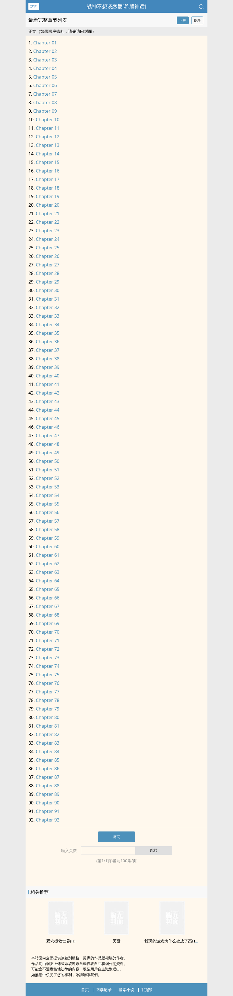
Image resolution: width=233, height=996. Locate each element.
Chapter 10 (47, 119)
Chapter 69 (47, 623)
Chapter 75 (47, 674)
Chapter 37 (47, 350)
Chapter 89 (47, 794)
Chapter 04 (45, 68)
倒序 (197, 20)
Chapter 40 (47, 376)
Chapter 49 (47, 452)
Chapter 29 (47, 282)
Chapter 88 (47, 786)
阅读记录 (104, 989)
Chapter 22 (47, 222)
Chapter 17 (47, 179)
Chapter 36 (47, 341)
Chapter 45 (47, 418)
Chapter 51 (47, 470)
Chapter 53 (47, 487)
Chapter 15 (47, 162)
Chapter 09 (45, 111)
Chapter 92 (47, 820)
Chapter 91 (47, 811)
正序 (182, 20)
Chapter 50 (47, 461)
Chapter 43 (47, 401)
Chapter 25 (47, 248)
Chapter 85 (47, 760)
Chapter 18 (47, 188)
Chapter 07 (45, 94)
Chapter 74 (47, 666)
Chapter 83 (47, 743)
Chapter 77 (47, 692)
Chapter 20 (47, 205)
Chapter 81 (47, 726)
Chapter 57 (47, 521)
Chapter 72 (47, 649)
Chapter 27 (47, 265)
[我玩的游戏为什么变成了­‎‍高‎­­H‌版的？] (172, 933)
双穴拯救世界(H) (60, 941)
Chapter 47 (47, 435)
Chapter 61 (47, 555)
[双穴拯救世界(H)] (61, 933)
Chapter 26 (47, 256)
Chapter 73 (47, 657)
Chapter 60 (47, 546)
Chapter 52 (47, 478)
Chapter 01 (45, 43)
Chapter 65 (47, 589)
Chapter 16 (47, 171)
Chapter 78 (47, 700)
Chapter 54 (47, 495)
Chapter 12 (47, 137)
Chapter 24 (47, 239)
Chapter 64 (47, 581)
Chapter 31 (47, 299)
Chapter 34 (47, 324)
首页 (85, 989)
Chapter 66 (47, 598)
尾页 (116, 836)
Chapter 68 (47, 615)
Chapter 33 (47, 316)
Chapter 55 (47, 504)
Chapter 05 (45, 77)
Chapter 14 (47, 154)
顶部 (148, 989)
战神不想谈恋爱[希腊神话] (116, 6)
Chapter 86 (47, 768)
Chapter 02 (45, 51)
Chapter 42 (47, 393)
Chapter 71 (47, 640)
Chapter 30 (47, 290)
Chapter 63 (47, 572)
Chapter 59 (47, 538)
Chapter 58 (47, 529)
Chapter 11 (47, 128)
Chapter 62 (47, 563)
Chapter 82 (47, 734)
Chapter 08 (45, 102)
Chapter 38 (47, 359)
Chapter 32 (47, 307)
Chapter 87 (47, 777)
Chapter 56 (47, 512)
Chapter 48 (47, 444)
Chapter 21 (47, 213)
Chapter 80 (47, 717)
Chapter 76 (47, 683)
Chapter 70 (47, 632)
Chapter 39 (47, 367)
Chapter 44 (47, 410)
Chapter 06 (45, 85)
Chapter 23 (47, 230)
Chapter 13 (47, 145)
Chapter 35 (47, 333)
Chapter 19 (47, 196)
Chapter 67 (47, 606)
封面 (34, 6)
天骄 (116, 941)
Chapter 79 (47, 709)
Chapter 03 (45, 60)
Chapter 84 (47, 751)
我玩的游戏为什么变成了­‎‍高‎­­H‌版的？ (175, 941)
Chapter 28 (47, 273)
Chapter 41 (47, 384)
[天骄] (116, 933)
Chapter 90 (47, 803)
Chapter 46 (47, 427)
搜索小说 (126, 989)
